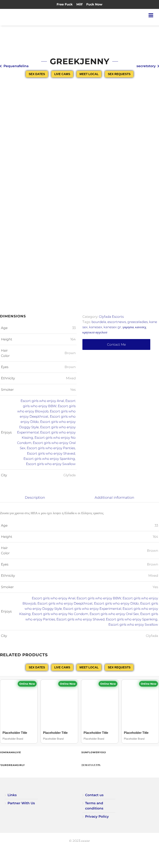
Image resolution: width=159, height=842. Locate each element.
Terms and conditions (94, 805)
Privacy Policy (97, 816)
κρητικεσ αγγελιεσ (94, 332)
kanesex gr (112, 327)
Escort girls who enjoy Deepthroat (65, 603)
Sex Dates (37, 74)
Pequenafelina (16, 66)
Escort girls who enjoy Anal (42, 401)
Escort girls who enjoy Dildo (116, 603)
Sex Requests (119, 74)
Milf (79, 4)
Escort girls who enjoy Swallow (51, 464)
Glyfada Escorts (111, 317)
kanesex (95, 327)
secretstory (146, 66)
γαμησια (128, 327)
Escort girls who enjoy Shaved (51, 453)
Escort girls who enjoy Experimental (92, 609)
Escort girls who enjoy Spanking (49, 459)
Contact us (94, 795)
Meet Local (89, 74)
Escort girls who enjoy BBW (99, 598)
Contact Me (116, 344)
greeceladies (137, 322)
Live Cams (62, 74)
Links (12, 795)
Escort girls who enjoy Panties (51, 448)
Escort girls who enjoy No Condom (60, 614)
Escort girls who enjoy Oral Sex (114, 614)
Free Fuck (65, 4)
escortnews (116, 322)
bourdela (99, 322)
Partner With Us (21, 803)
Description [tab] (35, 497)
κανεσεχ (140, 327)
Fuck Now (94, 4)
